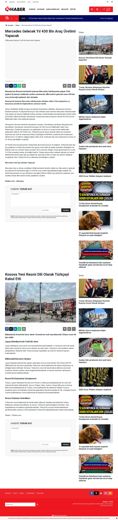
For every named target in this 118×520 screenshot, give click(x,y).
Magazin (64, 9)
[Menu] (91, 9)
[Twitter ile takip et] (96, 493)
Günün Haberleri (21, 2)
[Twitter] (11, 86)
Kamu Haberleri (52, 9)
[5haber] (15, 9)
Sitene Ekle (36, 2)
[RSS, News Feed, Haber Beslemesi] (110, 493)
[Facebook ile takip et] (91, 493)
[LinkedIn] (15, 86)
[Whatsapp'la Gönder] (19, 86)
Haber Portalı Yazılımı (60, 515)
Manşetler (12, 2)
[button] (65, 86)
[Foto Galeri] (112, 2)
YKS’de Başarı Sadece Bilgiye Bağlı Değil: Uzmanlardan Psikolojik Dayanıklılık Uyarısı (56, 18)
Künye (15, 493)
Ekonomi (40, 9)
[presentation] (11, 18)
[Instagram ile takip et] (105, 493)
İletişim (22, 493)
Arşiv (29, 2)
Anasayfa (10, 25)
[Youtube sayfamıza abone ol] (101, 493)
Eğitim (73, 9)
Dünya (17, 25)
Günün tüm (106, 18)
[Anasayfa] (6, 2)
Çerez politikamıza (100, 518)
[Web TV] (107, 2)
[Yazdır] (24, 86)
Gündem (32, 9)
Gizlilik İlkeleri (30, 493)
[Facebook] (7, 86)
